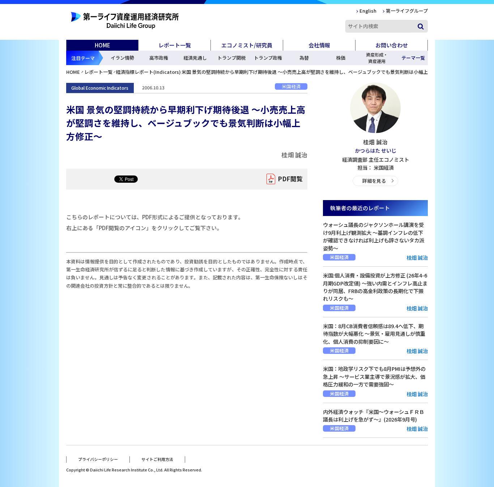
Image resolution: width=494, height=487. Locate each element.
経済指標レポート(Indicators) (148, 71)
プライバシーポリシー (98, 459)
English (367, 10)
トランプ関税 (231, 57)
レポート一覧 (98, 71)
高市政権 (158, 57)
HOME (102, 45)
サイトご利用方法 (157, 459)
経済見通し (195, 57)
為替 (304, 57)
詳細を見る (374, 180)
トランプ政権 (268, 57)
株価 (340, 57)
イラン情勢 (122, 57)
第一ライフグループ (407, 10)
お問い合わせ (391, 45)
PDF (290, 178)
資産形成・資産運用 (377, 57)
